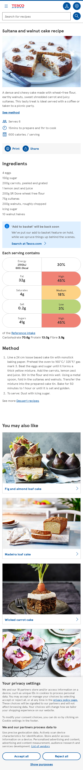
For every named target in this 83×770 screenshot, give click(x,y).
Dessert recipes (27, 400)
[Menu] (6, 6)
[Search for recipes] (77, 16)
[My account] (67, 6)
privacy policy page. (65, 700)
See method (11, 112)
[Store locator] (77, 6)
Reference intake (23, 333)
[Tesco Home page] (18, 6)
